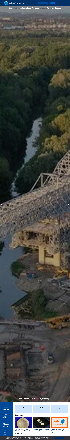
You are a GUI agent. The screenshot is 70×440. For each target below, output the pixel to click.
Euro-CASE (5, 414)
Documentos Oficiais (6, 409)
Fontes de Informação (5, 435)
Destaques (23, 410)
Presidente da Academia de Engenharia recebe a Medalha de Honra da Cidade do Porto (41, 431)
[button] (53, 3)
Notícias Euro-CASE (59, 410)
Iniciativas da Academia (5, 417)
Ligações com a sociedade (5, 427)
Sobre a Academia (6, 404)
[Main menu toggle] (64, 3)
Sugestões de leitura (41, 410)
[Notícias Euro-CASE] (59, 408)
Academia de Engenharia (16, 3)
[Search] (47, 3)
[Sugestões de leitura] (41, 408)
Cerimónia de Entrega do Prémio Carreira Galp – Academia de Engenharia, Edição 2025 (58, 431)
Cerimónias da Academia (5, 420)
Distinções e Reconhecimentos (6, 424)
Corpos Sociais (5, 407)
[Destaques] (23, 408)
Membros (4, 411)
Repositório (5, 432)
